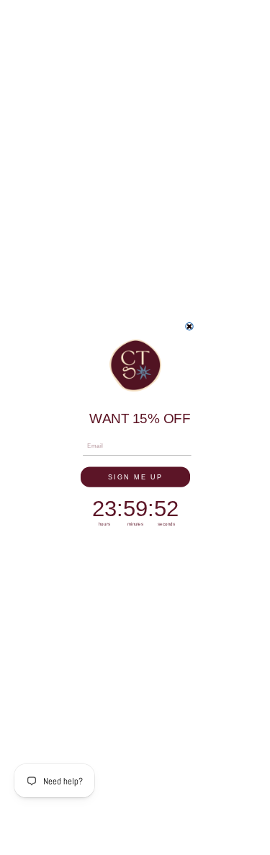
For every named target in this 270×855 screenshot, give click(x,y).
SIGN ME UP (134, 476)
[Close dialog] (188, 326)
